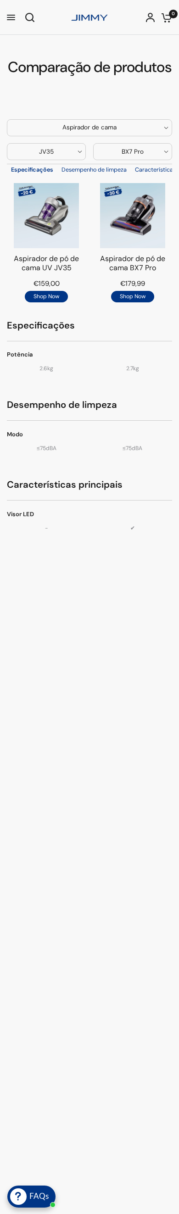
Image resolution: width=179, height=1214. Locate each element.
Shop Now (46, 296)
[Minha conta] (150, 17)
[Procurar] (28, 17)
